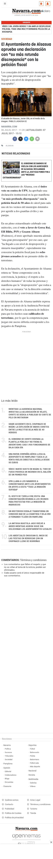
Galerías (33, 783)
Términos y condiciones (33, 560)
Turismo (33, 809)
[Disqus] (26, 618)
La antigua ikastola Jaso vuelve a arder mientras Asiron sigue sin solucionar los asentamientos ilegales (30, 526)
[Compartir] (15, 138)
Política (8, 749)
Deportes (32, 745)
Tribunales (9, 756)
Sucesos (8, 752)
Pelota (32, 756)
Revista (32, 775)
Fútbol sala (34, 763)
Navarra (7, 745)
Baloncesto (34, 752)
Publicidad (9, 809)
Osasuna (7, 786)
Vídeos (32, 786)
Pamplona (7, 763)
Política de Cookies (13, 813)
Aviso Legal (35, 800)
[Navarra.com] (26, 11)
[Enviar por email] (37, 138)
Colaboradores (10, 775)
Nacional (32, 771)
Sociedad (8, 759)
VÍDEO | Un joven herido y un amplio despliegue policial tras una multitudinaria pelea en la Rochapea (26, 29)
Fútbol (32, 749)
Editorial (8, 771)
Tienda (33, 813)
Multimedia (33, 779)
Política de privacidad (14, 817)
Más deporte (35, 766)
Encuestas (9, 782)
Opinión (6, 768)
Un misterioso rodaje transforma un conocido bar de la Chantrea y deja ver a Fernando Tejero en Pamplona (30, 514)
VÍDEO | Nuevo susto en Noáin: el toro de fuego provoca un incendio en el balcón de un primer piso (30, 472)
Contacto (9, 804)
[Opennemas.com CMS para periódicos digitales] (26, 838)
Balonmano (34, 759)
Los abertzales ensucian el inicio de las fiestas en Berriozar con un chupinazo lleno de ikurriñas (28, 538)
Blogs (7, 778)
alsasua (9, 146)
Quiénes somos (11, 800)
